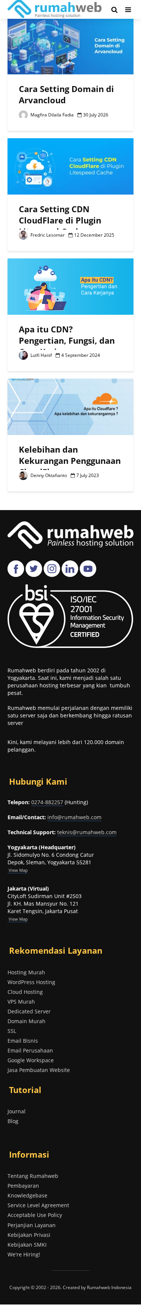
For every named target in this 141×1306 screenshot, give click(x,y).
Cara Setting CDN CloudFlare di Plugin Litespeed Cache (60, 220)
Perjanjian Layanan (32, 1225)
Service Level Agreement (38, 1205)
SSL (12, 1030)
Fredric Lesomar (47, 235)
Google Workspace (31, 1060)
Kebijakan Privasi (29, 1234)
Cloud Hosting (25, 991)
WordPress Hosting (31, 982)
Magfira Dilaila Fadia (51, 115)
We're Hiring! (24, 1254)
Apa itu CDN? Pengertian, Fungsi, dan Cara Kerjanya (67, 340)
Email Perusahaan (30, 1050)
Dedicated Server (29, 1011)
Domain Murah (26, 1021)
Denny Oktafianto (48, 475)
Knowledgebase (27, 1195)
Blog (13, 1121)
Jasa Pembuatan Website (39, 1069)
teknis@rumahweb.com (87, 832)
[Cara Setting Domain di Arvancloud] (70, 45)
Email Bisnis (23, 1040)
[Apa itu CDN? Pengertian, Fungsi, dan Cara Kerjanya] (70, 286)
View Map (18, 919)
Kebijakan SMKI (27, 1244)
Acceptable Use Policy (35, 1214)
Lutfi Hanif (40, 355)
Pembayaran (23, 1185)
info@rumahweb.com (74, 817)
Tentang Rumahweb (33, 1175)
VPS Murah (21, 1001)
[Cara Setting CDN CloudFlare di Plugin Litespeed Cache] (70, 166)
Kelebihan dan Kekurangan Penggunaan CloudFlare (70, 460)
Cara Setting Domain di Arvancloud (66, 94)
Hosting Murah (26, 972)
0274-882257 (47, 802)
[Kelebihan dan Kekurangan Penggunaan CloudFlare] (70, 406)
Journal (17, 1111)
